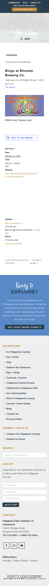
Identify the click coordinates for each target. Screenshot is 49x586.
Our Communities (16, 393)
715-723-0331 (9, 535)
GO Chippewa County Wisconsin (24, 25)
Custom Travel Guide (23, 9)
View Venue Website (13, 243)
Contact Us (12, 414)
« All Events (11, 54)
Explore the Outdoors (18, 367)
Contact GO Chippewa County (23, 434)
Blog (9, 408)
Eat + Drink (12, 357)
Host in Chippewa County (24, 6)
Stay (8, 362)
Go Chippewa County (18, 352)
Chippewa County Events (20, 383)
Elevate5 (32, 579)
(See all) (12, 87)
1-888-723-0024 (29, 535)
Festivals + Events (16, 378)
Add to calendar (22, 137)
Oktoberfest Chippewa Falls (22, 388)
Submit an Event (15, 439)
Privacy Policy (14, 419)
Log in (42, 579)
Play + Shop (12, 372)
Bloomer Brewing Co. (14, 223)
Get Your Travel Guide (23, 327)
